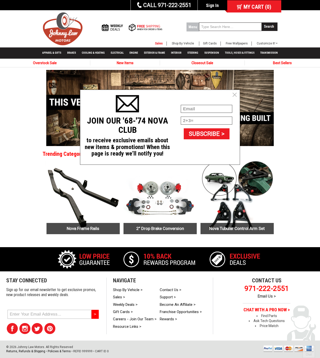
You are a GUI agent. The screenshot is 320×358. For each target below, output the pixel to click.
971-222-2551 (266, 288)
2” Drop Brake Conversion (160, 228)
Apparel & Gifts (51, 52)
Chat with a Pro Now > (267, 309)
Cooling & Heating (93, 52)
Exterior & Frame (154, 52)
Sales (159, 43)
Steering (192, 52)
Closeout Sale (202, 63)
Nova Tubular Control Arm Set (237, 228)
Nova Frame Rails (83, 228)
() (257, 7)
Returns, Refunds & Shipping (25, 351)
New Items (125, 63)
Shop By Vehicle (183, 43)
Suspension (211, 52)
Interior (176, 52)
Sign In (212, 5)
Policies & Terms (59, 351)
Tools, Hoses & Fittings (239, 52)
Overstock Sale (45, 63)
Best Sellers (282, 63)
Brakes (71, 52)
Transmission (269, 52)
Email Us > (267, 296)
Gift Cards (210, 43)
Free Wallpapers (237, 43)
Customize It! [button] (266, 43)
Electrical (117, 52)
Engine (134, 52)
